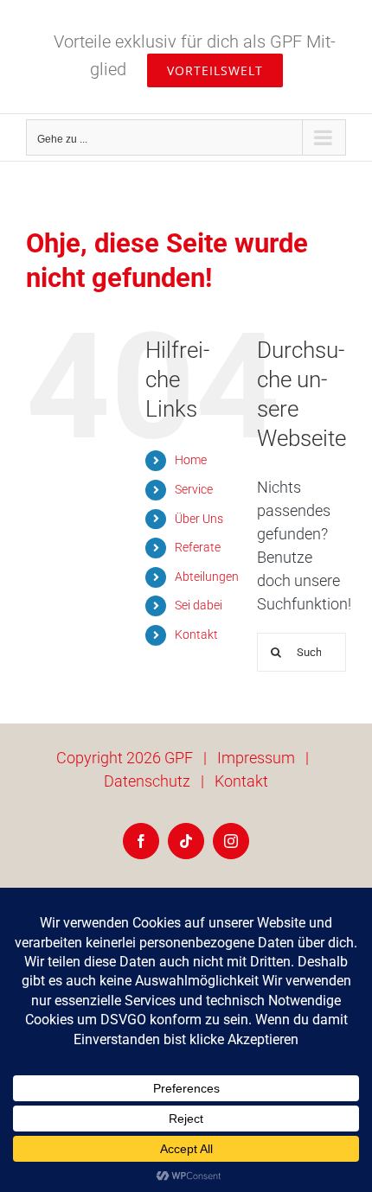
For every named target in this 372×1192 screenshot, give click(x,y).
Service (194, 489)
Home (191, 460)
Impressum (256, 758)
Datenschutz (147, 781)
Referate (198, 547)
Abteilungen (207, 576)
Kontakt (196, 634)
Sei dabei (198, 605)
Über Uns (199, 519)
